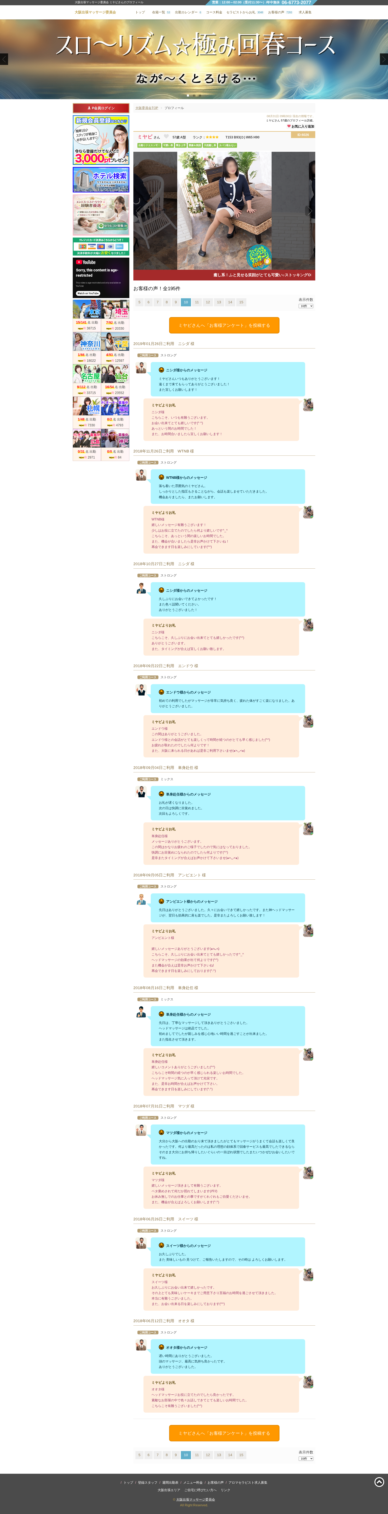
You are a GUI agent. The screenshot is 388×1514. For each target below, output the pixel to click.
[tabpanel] (194, 59)
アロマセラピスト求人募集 (248, 1482)
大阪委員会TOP (146, 108)
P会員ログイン (103, 108)
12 (208, 302)
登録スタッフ (147, 1482)
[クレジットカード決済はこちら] (101, 247)
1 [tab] (188, 95)
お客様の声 (216, 1482)
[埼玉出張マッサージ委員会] (115, 309)
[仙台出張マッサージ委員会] (115, 373)
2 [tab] (194, 95)
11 (197, 302)
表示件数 (306, 300)
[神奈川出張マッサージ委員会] (87, 341)
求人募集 (305, 12)
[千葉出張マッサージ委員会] (115, 341)
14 (230, 302)
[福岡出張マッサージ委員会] (115, 406)
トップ (128, 1482)
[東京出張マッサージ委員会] (87, 309)
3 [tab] (200, 95)
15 (241, 302)
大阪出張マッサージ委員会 (195, 1499)
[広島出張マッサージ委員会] (87, 438)
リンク (225, 1490)
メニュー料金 (193, 1482)
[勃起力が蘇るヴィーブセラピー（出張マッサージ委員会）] (194, 59)
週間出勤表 (170, 1482)
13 (219, 302)
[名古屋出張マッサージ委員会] (87, 373)
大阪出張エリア (169, 1490)
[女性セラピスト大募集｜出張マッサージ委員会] (101, 215)
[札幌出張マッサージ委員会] (87, 406)
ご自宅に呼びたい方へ (200, 1490)
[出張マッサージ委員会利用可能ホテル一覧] (101, 179)
